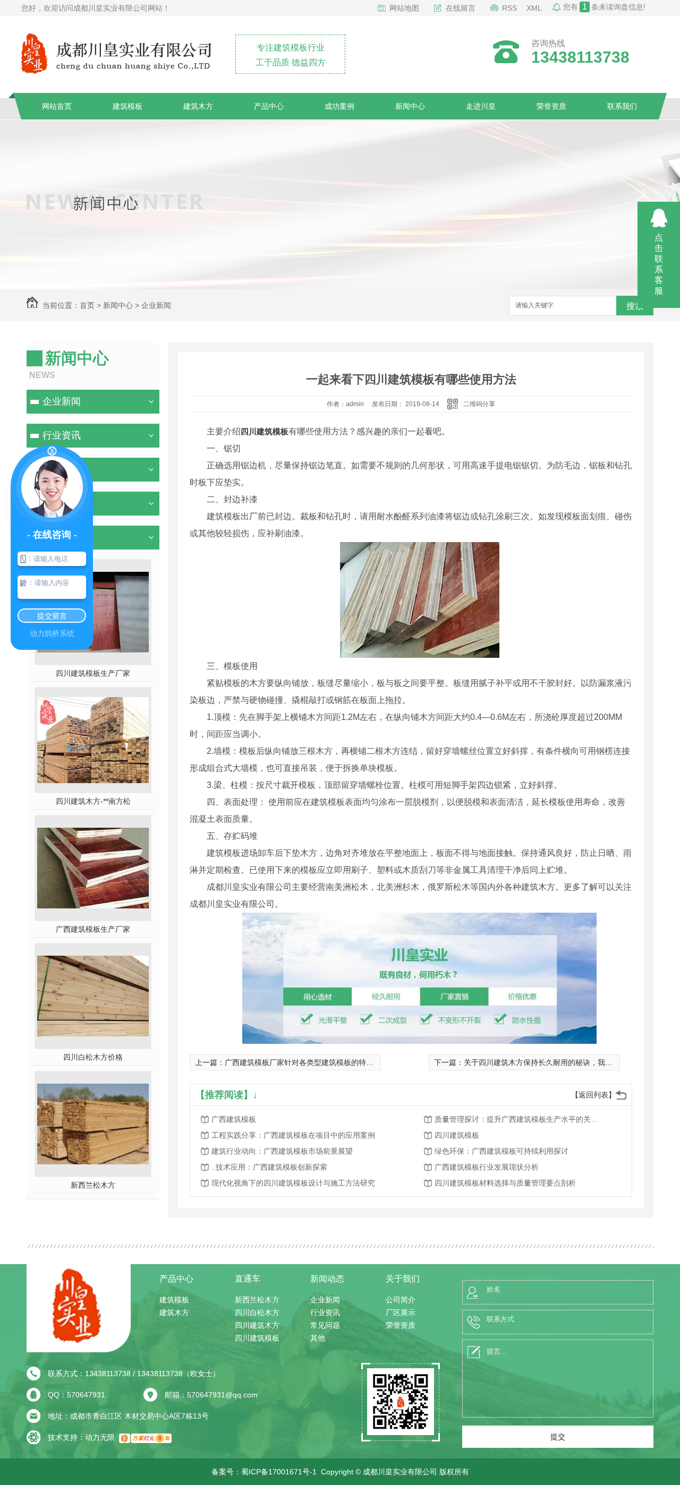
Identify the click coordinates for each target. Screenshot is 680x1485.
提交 (557, 1436)
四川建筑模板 (264, 431)
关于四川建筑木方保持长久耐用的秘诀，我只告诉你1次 (555, 1062)
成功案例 (339, 106)
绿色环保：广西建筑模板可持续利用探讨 (501, 1151)
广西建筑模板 (233, 1119)
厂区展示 (400, 1312)
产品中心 (269, 106)
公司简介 (400, 1299)
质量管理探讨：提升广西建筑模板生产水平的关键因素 (520, 1119)
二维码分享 (479, 404)
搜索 (634, 306)
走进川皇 (481, 106)
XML (534, 8)
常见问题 (325, 1325)
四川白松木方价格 (93, 1057)
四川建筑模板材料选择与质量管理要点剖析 (505, 1183)
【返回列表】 (593, 1095)
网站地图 (404, 8)
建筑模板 (127, 106)
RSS (509, 8)
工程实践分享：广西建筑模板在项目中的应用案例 (293, 1135)
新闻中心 (410, 106)
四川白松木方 (257, 1312)
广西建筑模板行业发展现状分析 (487, 1167)
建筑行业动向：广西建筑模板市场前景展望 (282, 1151)
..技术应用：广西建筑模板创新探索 (269, 1167)
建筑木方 (198, 106)
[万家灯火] (145, 1437)
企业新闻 (156, 305)
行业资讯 (61, 435)
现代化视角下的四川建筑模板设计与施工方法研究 (293, 1183)
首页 (87, 305)
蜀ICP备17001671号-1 (279, 1471)
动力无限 (100, 1437)
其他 (317, 1338)
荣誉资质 (551, 106)
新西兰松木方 (93, 1185)
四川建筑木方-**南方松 (93, 801)
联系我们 (622, 106)
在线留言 (460, 8)
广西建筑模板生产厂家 (93, 929)
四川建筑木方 (257, 1325)
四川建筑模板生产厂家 (93, 673)
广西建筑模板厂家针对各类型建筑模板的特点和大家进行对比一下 (332, 1062)
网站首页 (57, 106)
